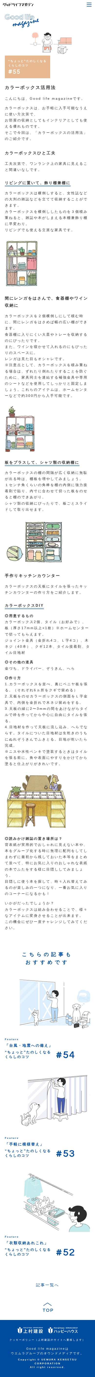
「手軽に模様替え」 (24, 1144)
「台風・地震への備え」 (29, 1045)
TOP (47, 1310)
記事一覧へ (47, 1285)
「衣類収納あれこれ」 (27, 1243)
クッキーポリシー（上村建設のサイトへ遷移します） (48, 1339)
